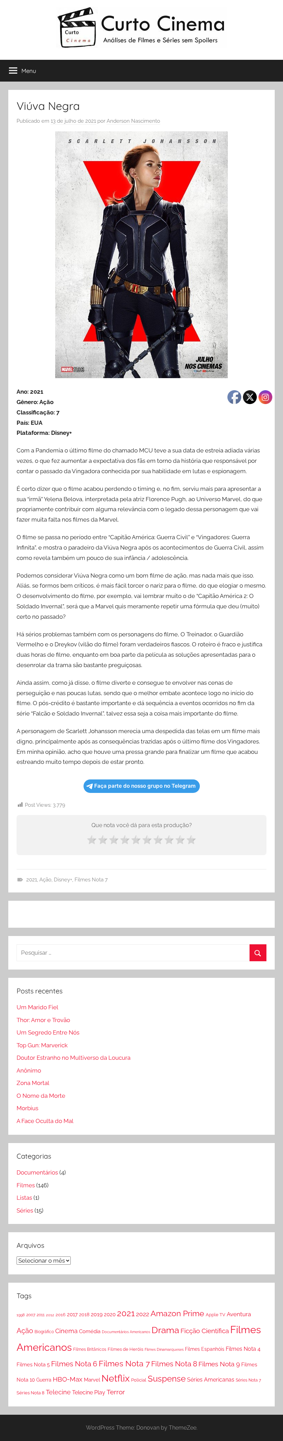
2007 (30, 1314)
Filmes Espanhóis (204, 1349)
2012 (50, 1315)
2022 (142, 1314)
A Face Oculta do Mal (45, 1120)
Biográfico (44, 1331)
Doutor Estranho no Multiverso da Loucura (73, 1057)
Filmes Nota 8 (174, 1363)
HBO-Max (67, 1379)
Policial (138, 1380)
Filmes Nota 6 (74, 1363)
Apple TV (215, 1314)
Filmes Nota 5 (33, 1365)
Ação (45, 880)
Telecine (58, 1392)
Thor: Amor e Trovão (43, 1020)
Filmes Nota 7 (91, 880)
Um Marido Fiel (37, 1007)
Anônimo (29, 1070)
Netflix (115, 1378)
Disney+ (63, 880)
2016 (61, 1314)
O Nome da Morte (41, 1095)
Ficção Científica (204, 1331)
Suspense (167, 1379)
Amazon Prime (177, 1313)
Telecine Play (88, 1392)
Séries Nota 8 (31, 1392)
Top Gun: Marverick (42, 1045)
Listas (24, 1197)
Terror (116, 1392)
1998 (21, 1315)
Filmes (26, 1185)
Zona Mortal (33, 1082)
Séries (25, 1210)
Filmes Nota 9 (219, 1364)
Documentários (37, 1172)
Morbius (27, 1108)
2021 (31, 880)
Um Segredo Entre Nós (48, 1032)
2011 (41, 1314)
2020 (110, 1314)
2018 (84, 1314)
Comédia (89, 1331)
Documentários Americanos (126, 1332)
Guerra (43, 1380)
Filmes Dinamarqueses (164, 1349)
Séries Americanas (210, 1379)
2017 (72, 1314)
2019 (97, 1314)
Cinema (66, 1331)
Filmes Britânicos (89, 1349)
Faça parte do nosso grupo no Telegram (145, 786)
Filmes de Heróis (125, 1349)
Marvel (92, 1380)
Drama (165, 1330)
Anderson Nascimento (133, 121)
